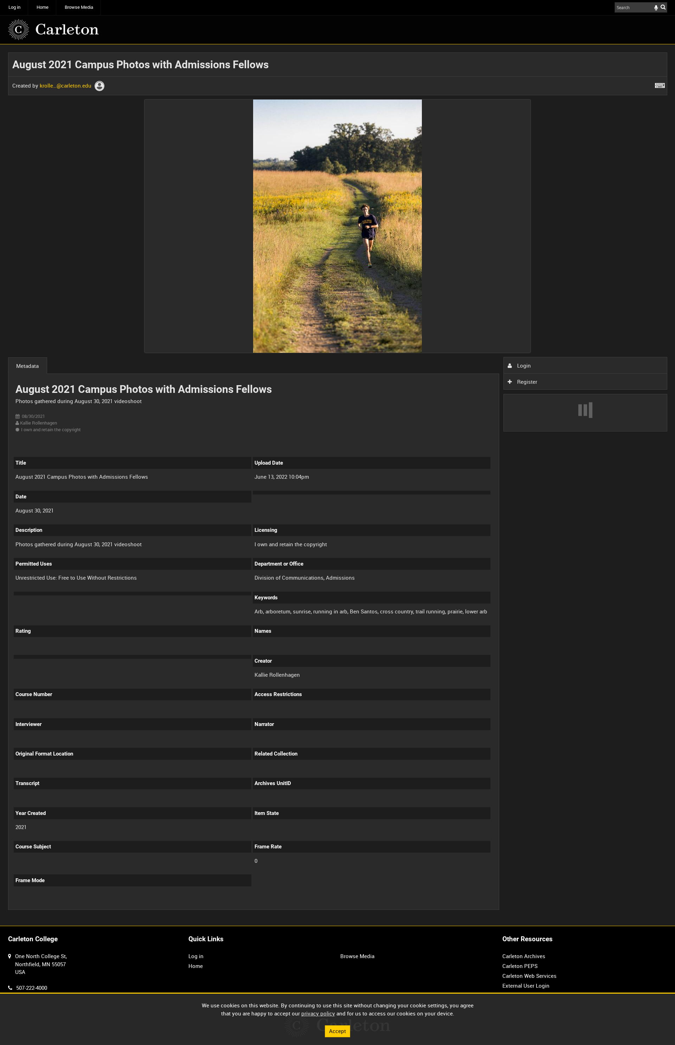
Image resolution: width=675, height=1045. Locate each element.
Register (526, 381)
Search (663, 6)
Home (43, 7)
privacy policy (318, 1013)
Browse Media (79, 7)
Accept (337, 1030)
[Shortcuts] (660, 84)
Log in (14, 7)
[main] (337, 485)
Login (523, 365)
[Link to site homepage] (53, 29)
